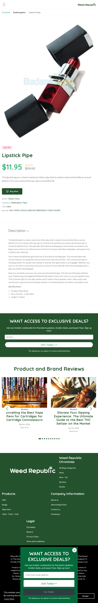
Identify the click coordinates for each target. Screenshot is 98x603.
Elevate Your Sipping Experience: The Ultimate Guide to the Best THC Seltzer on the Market (73, 418)
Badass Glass (14, 198)
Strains (62, 487)
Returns (29, 532)
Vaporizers (6, 509)
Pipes (25, 202)
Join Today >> (49, 344)
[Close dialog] (74, 550)
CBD (4, 500)
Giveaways (55, 514)
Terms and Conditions (35, 541)
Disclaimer (30, 527)
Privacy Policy (32, 536)
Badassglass (19, 12)
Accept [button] (85, 596)
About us (54, 500)
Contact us (55, 509)
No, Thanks (49, 592)
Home (7, 12)
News (61, 472)
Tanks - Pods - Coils (10, 514)
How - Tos (63, 477)
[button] (7, 408)
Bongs (4, 504)
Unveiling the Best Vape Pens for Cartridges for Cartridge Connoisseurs (24, 416)
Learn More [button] (9, 599)
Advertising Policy (59, 504)
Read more (24, 427)
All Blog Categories (67, 468)
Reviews (24, 409)
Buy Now (14, 191)
